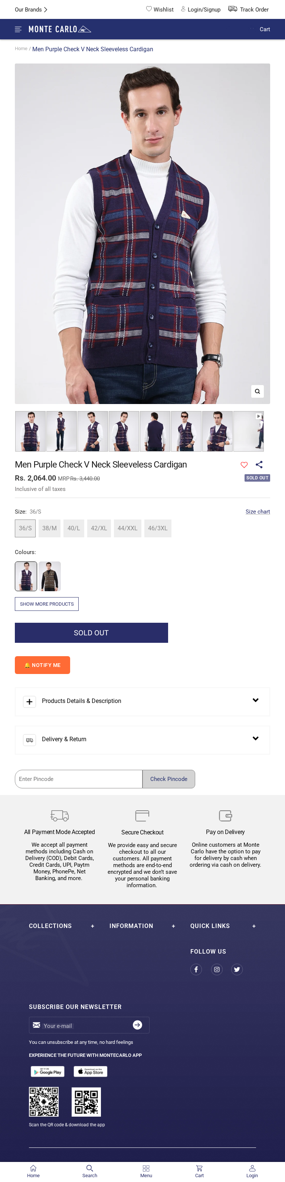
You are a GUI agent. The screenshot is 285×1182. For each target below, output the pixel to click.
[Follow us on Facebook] (200, 969)
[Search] (234, 29)
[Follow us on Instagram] (221, 969)
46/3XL (158, 528)
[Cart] (252, 29)
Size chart (258, 511)
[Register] (137, 1025)
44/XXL (128, 528)
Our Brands (28, 9)
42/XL (99, 528)
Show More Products (47, 604)
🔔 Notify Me (42, 665)
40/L (74, 528)
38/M (49, 528)
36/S (25, 528)
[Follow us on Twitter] (241, 969)
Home (21, 48)
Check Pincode (168, 779)
